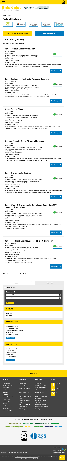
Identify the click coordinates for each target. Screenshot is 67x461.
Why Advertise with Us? (41, 390)
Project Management (12, 348)
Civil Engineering (11, 356)
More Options (10, 337)
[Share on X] (53, 394)
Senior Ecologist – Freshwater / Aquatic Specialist (27, 79)
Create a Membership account (24, 389)
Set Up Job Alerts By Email (49, 33)
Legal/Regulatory (11, 352)
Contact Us (5, 408)
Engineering (10, 350)
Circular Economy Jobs (12, 334)
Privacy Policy (6, 399)
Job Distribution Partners (41, 406)
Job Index (5, 392)
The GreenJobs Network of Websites (9, 386)
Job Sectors (6, 390)
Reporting (9, 354)
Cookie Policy (6, 401)
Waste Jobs (9, 332)
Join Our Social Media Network (24, 401)
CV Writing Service (23, 409)
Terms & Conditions (8, 396)
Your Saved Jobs (23, 386)
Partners (5, 403)
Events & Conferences (24, 404)
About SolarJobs (7, 383)
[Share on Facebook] (53, 385)
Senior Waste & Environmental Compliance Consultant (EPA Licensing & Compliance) (31, 206)
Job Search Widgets (8, 406)
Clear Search (10, 302)
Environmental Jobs (12, 326)
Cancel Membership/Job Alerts (25, 397)
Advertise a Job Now (40, 387)
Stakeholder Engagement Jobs (14, 330)
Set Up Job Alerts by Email (24, 393)
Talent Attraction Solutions (39, 393)
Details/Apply (55, 70)
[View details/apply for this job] (57, 54)
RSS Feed (5, 394)
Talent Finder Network (40, 404)
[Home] (11, 8)
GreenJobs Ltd (23, 452)
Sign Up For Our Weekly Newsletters (17, 33)
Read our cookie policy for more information (26, 456)
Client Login (38, 409)
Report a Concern (7, 410)
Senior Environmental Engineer (18, 173)
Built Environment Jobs (12, 328)
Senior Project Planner (15, 109)
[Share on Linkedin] (53, 389)
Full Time (9, 313)
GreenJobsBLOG (23, 406)
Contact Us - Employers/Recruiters (40, 384)
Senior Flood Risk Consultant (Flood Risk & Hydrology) (29, 241)
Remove (60, 295)
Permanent (9, 315)
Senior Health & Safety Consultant (20, 49)
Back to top (34, 373)
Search (17, 283)
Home (4, 15)
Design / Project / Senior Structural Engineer (24, 141)
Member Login (22, 383)
